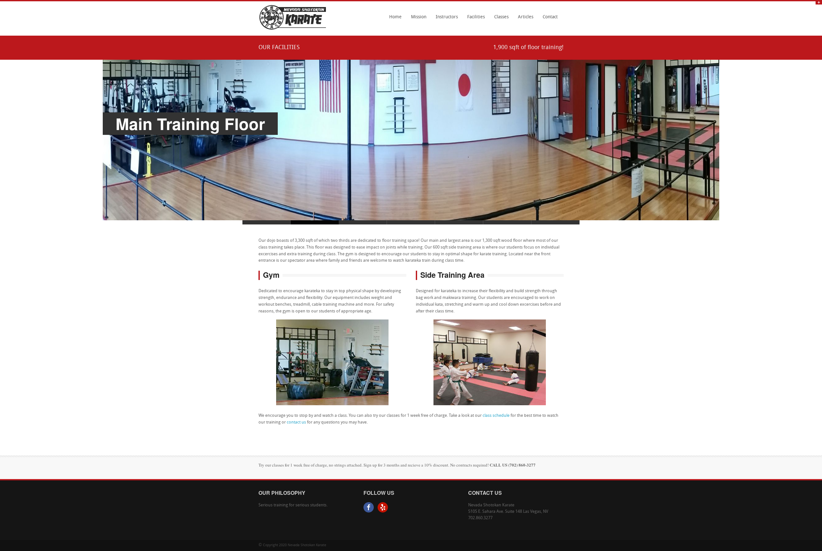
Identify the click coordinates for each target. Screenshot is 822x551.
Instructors (447, 17)
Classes (500, 19)
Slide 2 (411, 222)
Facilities (476, 17)
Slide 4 (363, 222)
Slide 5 (507, 222)
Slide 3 (459, 222)
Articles (525, 17)
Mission (418, 17)
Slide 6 (555, 222)
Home (395, 17)
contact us (296, 422)
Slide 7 (266, 222)
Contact (550, 17)
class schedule (496, 416)
